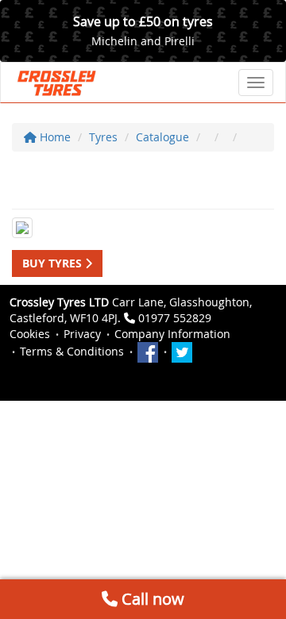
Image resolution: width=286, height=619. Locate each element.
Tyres (103, 136)
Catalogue (162, 136)
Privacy (82, 333)
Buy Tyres (53, 263)
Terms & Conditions (72, 351)
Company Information (172, 333)
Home (54, 136)
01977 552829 (174, 317)
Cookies (30, 333)
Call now (151, 598)
